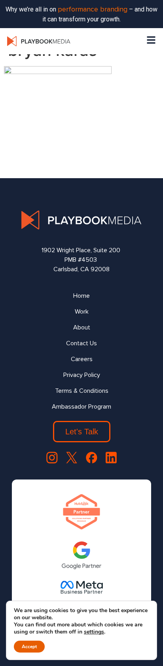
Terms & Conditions (81, 391)
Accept (29, 646)
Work (82, 312)
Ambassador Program (81, 407)
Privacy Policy (81, 375)
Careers (82, 359)
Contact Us (81, 343)
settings (94, 632)
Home (81, 296)
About (81, 327)
